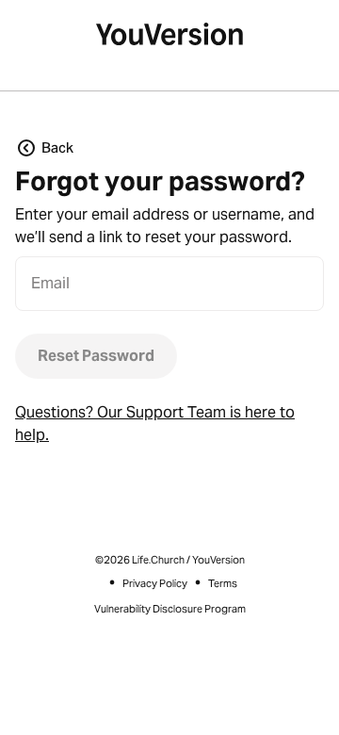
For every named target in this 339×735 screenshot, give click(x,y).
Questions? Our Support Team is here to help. (155, 423)
